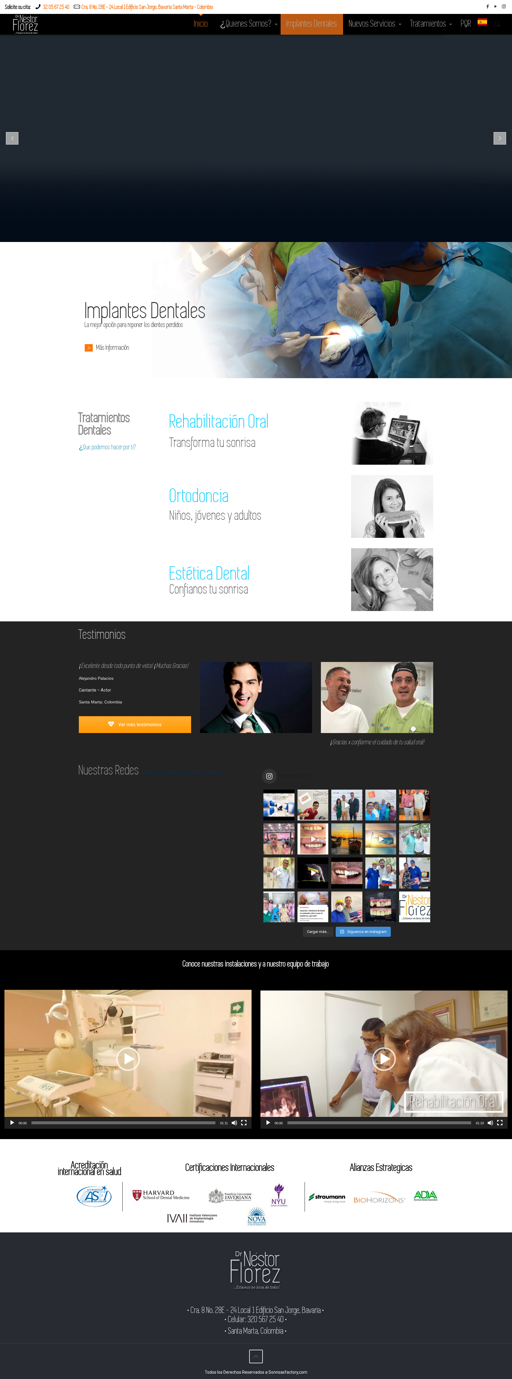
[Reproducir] (12, 1123)
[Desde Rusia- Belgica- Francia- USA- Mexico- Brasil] (380, 873)
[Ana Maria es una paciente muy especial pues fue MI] (414, 838)
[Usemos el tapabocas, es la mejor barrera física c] (313, 907)
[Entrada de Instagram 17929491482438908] (346, 805)
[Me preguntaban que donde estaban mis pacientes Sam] (380, 838)
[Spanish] (482, 24)
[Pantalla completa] (244, 1123)
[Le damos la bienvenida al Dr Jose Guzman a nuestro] (313, 805)
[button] (128, 1059)
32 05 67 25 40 (56, 7)
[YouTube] (496, 6)
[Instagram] (504, 6)
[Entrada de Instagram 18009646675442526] (313, 873)
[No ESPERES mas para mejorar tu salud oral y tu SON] (346, 873)
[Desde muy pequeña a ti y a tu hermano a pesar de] (414, 873)
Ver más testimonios (139, 724)
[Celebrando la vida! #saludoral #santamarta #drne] (279, 907)
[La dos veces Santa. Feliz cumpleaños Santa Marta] (346, 838)
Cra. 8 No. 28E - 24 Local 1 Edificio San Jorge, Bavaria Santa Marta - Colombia (147, 7)
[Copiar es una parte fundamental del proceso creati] (380, 907)
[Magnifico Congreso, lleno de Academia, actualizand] (414, 805)
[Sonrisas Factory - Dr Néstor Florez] (25, 24)
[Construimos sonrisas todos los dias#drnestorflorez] (279, 805)
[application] (128, 1059)
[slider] (123, 1122)
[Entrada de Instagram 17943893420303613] (313, 838)
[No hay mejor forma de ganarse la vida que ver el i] (414, 907)
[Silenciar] (234, 1123)
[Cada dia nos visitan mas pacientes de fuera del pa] (346, 907)
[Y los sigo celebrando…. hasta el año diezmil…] (380, 805)
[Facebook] (488, 6)
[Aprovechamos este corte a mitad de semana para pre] (279, 873)
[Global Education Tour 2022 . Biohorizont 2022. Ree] (279, 838)
